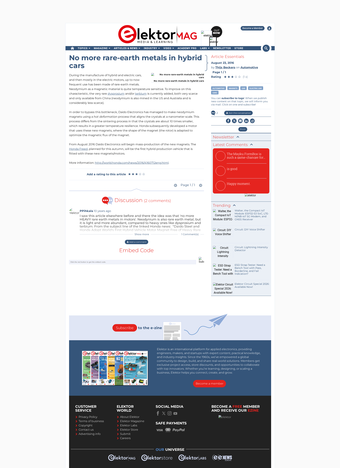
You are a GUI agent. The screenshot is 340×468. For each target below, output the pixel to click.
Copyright (85, 425)
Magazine (101, 48)
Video (167, 48)
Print (242, 129)
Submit (125, 434)
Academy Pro (187, 48)
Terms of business (91, 421)
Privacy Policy (88, 417)
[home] (72, 48)
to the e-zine (139, 328)
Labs (203, 48)
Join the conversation (239, 113)
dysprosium (116, 93)
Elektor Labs (128, 425)
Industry (150, 48)
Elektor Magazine (132, 421)
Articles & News (126, 48)
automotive (218, 88)
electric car (256, 88)
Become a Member (252, 28)
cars (214, 92)
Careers (125, 438)
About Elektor (129, 417)
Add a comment (137, 242)
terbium (141, 93)
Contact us (86, 429)
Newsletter (222, 48)
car (243, 88)
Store (238, 48)
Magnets (233, 88)
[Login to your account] (269, 28)
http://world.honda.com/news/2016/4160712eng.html (132, 162)
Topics (83, 48)
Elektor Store (129, 429)
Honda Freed (78, 149)
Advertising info (90, 434)
